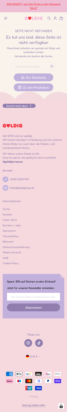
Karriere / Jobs (12, 225)
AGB (5, 258)
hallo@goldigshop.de (22, 187)
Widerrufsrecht (12, 252)
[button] (49, 18)
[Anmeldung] (55, 18)
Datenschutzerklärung (16, 247)
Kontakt (7, 214)
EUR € (33, 356)
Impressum (9, 230)
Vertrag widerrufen (33, 405)
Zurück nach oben (17, 105)
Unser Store (10, 219)
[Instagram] (28, 343)
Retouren (8, 241)
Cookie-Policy (11, 263)
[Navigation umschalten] (6, 18)
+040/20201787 (19, 179)
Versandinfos (11, 236)
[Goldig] (34, 18)
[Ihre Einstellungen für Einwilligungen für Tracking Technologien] (61, 406)
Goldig (34, 396)
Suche (6, 209)
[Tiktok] (39, 343)
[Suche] (52, 66)
